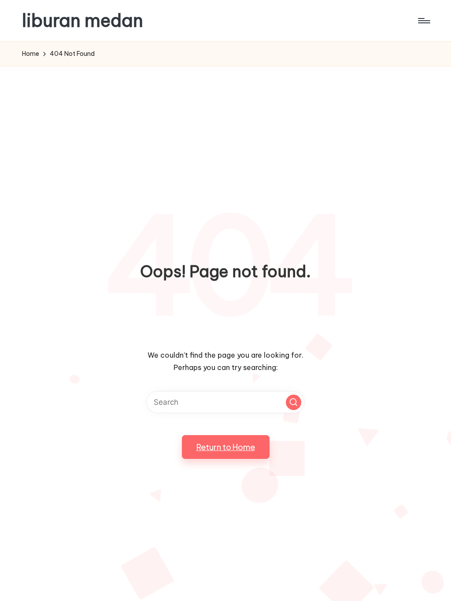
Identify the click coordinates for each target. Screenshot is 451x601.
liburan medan (82, 20)
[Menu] (423, 21)
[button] (293, 402)
